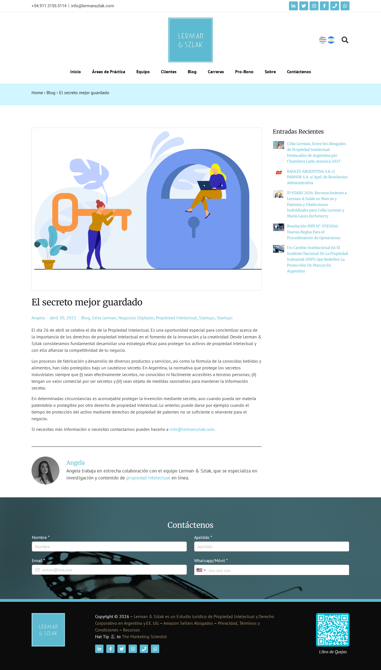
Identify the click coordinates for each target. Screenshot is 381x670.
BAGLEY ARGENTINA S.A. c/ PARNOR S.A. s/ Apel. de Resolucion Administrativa (317, 177)
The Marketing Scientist (144, 636)
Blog (192, 71)
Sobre (270, 71)
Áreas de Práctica (108, 71)
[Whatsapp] (345, 5)
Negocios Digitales (136, 317)
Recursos (131, 630)
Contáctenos (299, 71)
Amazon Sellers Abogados (188, 623)
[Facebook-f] (324, 5)
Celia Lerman (104, 317)
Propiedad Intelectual (176, 317)
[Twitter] (303, 5)
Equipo (143, 71)
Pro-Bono (244, 71)
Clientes (169, 71)
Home (37, 92)
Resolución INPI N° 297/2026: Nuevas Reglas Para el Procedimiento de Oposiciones (313, 232)
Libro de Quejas (333, 651)
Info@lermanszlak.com (192, 429)
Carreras (216, 71)
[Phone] (334, 5)
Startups (207, 317)
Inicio (75, 71)
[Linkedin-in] (293, 5)
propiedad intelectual (148, 478)
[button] (344, 40)
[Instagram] (314, 5)
